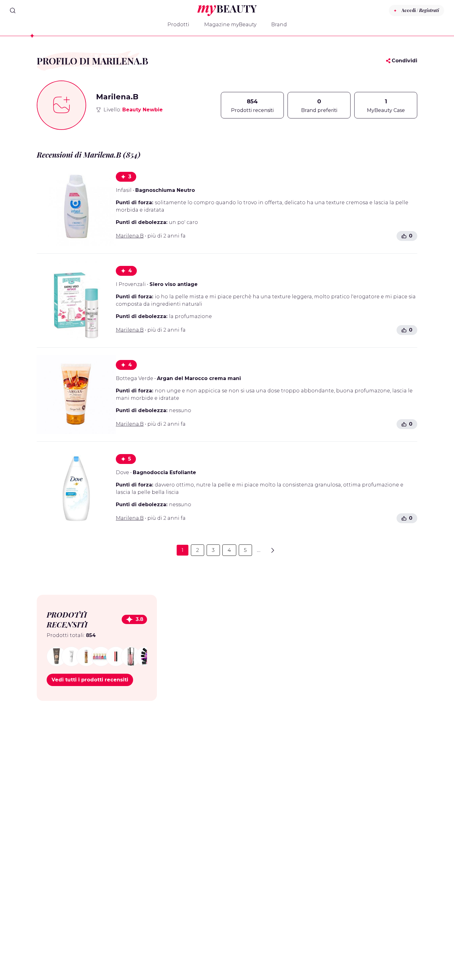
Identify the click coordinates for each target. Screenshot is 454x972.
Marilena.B (130, 236)
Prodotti (178, 24)
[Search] (12, 10)
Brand (279, 24)
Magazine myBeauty (230, 24)
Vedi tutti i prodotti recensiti (90, 680)
